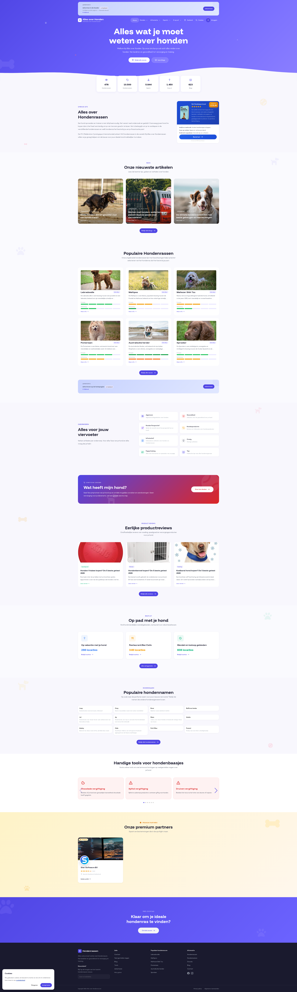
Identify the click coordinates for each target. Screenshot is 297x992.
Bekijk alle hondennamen (147, 742)
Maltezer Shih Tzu (157, 962)
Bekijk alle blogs (147, 231)
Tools (116, 965)
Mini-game (118, 972)
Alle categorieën (147, 666)
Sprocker (154, 972)
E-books (190, 962)
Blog (115, 962)
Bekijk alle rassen (140, 60)
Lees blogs (161, 60)
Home (135, 20)
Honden (142, 20)
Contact (117, 954)
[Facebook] (188, 973)
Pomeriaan (154, 965)
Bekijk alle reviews (147, 594)
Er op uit (176, 20)
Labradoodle (155, 954)
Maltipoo (154, 958)
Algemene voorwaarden (212, 989)
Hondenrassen (192, 954)
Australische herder (157, 969)
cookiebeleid (20, 980)
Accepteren (46, 985)
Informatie (154, 20)
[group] (100, 201)
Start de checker (201, 489)
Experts (165, 20)
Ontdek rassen (147, 930)
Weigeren (34, 985)
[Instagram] (192, 973)
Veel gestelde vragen (121, 958)
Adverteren (209, 9)
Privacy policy (198, 989)
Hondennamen (192, 958)
